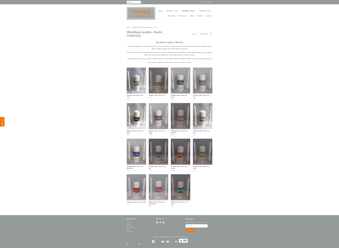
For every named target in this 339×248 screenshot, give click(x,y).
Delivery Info (130, 231)
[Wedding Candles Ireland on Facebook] (157, 223)
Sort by (194, 34)
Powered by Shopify (181, 237)
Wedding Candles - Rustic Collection (142, 27)
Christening (182, 16)
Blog (128, 229)
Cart (210, 2)
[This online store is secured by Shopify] (183, 242)
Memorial (171, 16)
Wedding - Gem (172, 11)
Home (161, 11)
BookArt (209, 16)
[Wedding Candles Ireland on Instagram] (163, 223)
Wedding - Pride (205, 11)
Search (128, 222)
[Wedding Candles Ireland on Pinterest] (160, 223)
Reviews (200, 16)
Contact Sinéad (130, 227)
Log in (203, 2)
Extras (192, 16)
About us (129, 224)
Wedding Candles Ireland (169, 237)
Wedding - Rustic (188, 11)
